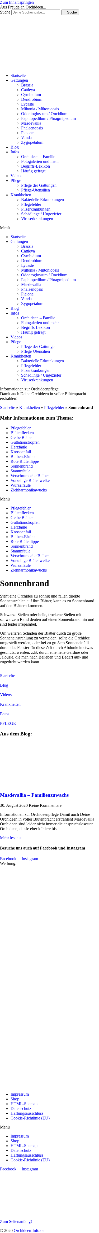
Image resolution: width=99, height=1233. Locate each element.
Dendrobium (31, 99)
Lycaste (27, 104)
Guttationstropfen (25, 442)
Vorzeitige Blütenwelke (30, 480)
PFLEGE (8, 723)
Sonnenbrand (22, 466)
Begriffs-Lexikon (35, 166)
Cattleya (28, 90)
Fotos (4, 714)
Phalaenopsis (32, 128)
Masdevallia (31, 123)
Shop (15, 1099)
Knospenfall (21, 452)
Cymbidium (31, 94)
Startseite (18, 75)
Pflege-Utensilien (35, 190)
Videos (16, 175)
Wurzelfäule (21, 485)
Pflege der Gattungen (38, 185)
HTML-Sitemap (24, 1103)
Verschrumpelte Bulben (30, 475)
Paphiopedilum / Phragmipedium (48, 118)
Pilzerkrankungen (35, 209)
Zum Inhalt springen (17, 2)
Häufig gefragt (33, 171)
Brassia (27, 85)
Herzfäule (19, 447)
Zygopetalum (32, 142)
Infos (15, 152)
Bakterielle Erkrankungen (42, 199)
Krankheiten (21, 195)
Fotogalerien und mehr (40, 161)
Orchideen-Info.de (29, 1230)
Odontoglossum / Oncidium (44, 113)
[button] (49, 227)
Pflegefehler (31, 204)
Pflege (16, 180)
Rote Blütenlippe (25, 461)
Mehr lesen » (11, 837)
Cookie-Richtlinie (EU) (30, 1118)
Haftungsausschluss (27, 1113)
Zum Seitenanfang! (16, 1221)
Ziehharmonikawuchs (29, 490)
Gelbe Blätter (22, 437)
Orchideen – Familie (38, 156)
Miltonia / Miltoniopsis (40, 109)
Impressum (20, 1094)
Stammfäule (20, 471)
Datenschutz (21, 1108)
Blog (15, 147)
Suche (5, 12)
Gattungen (19, 80)
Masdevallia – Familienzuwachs (34, 795)
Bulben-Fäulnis (23, 456)
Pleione (27, 132)
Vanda (26, 137)
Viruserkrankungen (37, 218)
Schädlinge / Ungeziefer (41, 214)
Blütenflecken (22, 432)
